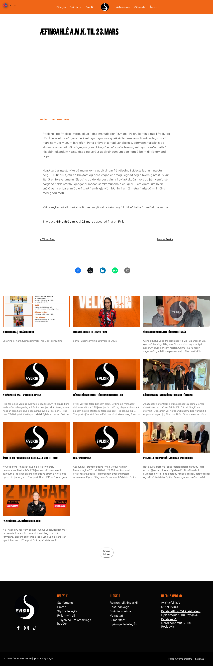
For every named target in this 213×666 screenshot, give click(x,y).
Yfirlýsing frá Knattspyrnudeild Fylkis (22, 395)
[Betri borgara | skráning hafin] (36, 311)
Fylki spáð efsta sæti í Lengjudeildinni (21, 521)
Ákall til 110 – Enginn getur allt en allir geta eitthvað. (30, 458)
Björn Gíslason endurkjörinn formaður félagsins (168, 395)
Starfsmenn (65, 602)
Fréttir (61, 607)
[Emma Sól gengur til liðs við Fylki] (106, 311)
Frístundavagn (119, 607)
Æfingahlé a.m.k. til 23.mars (74, 221)
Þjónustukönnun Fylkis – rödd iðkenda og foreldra (98, 395)
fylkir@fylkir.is (170, 602)
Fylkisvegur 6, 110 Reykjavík (179, 615)
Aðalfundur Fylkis (82, 458)
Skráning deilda (120, 611)
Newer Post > (165, 239)
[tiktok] (34, 628)
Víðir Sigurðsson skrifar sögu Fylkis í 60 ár (164, 332)
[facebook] (18, 628)
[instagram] (26, 628)
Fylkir (121, 221)
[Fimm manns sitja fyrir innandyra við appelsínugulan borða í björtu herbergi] (176, 374)
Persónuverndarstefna (180, 658)
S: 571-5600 (169, 607)
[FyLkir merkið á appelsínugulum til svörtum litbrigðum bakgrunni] (36, 437)
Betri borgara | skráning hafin (18, 332)
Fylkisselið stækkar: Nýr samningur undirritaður (168, 458)
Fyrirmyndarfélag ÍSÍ (123, 624)
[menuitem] (59, 7)
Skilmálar (200, 658)
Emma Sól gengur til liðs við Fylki (90, 332)
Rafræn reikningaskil (124, 602)
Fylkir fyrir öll (66, 615)
